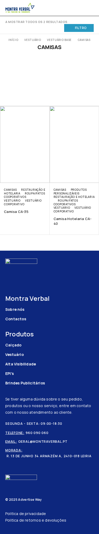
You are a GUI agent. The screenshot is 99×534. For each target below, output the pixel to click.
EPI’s (9, 373)
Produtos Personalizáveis (70, 191)
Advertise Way (30, 499)
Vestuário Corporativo (23, 202)
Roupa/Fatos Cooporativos (24, 195)
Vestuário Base (59, 40)
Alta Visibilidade (20, 363)
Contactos (15, 318)
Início (13, 40)
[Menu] (90, 8)
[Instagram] (16, 273)
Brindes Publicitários (25, 382)
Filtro (81, 28)
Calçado (13, 344)
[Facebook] (8, 273)
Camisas (10, 190)
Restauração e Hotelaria (74, 197)
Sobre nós (14, 309)
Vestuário (32, 40)
